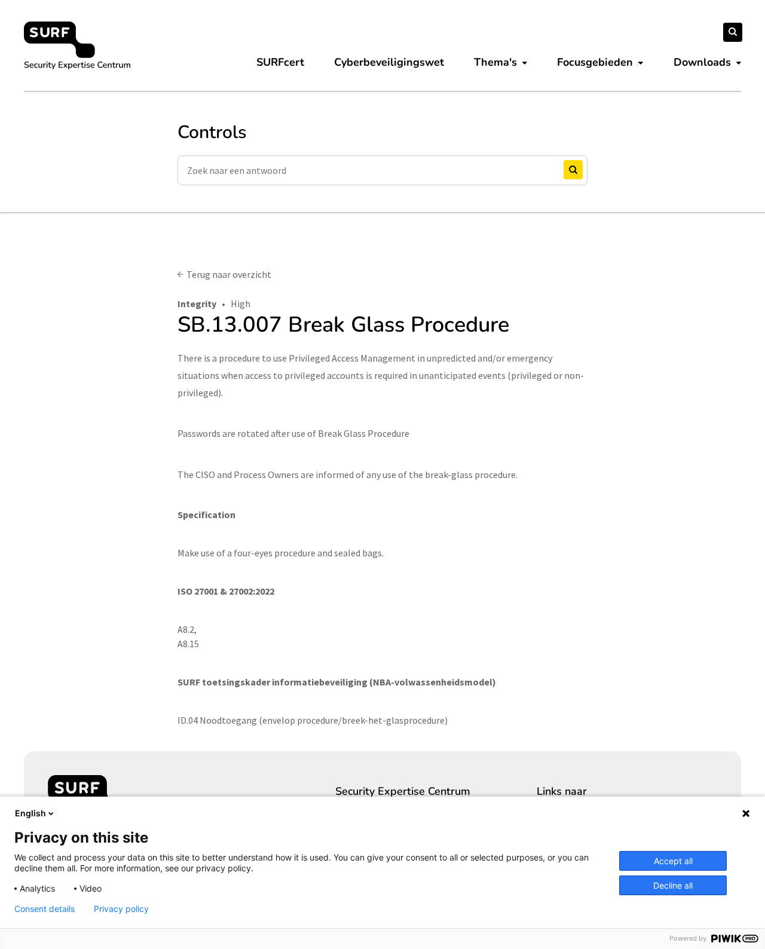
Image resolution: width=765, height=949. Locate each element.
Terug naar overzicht (228, 274)
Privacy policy (121, 909)
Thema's (495, 62)
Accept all (673, 861)
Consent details (44, 909)
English (30, 813)
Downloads (702, 62)
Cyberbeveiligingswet (389, 62)
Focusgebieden (595, 62)
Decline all (673, 885)
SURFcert (280, 62)
